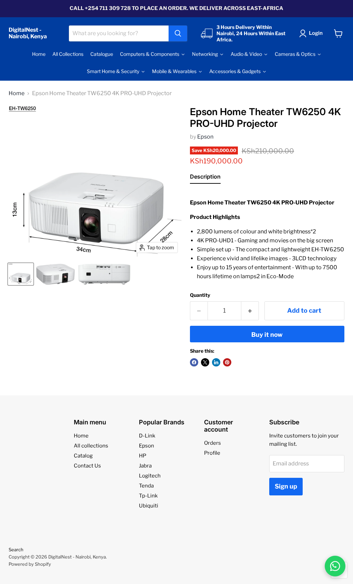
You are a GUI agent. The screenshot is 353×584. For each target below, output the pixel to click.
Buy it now (267, 334)
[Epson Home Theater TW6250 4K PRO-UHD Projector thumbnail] (20, 274)
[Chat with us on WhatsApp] (335, 566)
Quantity (200, 295)
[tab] (205, 178)
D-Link (147, 436)
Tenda (146, 486)
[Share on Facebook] (194, 362)
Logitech (150, 476)
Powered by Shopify (30, 564)
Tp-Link (148, 496)
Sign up (286, 486)
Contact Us (87, 466)
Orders (212, 443)
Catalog (83, 456)
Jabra (145, 466)
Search (16, 549)
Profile (212, 453)
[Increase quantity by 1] (250, 310)
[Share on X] (205, 362)
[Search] (178, 33)
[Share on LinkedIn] (216, 362)
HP (142, 456)
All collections (91, 446)
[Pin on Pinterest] (227, 362)
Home (16, 93)
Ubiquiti (148, 506)
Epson (205, 136)
